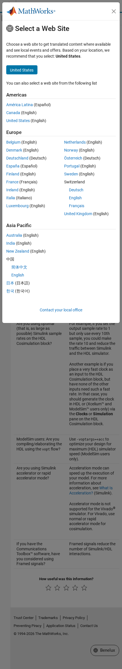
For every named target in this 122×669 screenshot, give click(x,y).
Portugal (71, 166)
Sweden (71, 174)
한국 (10, 291)
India (10, 243)
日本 (10, 283)
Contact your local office (61, 310)
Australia (14, 235)
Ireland (12, 190)
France (12, 182)
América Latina (19, 104)
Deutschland (17, 158)
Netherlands (75, 142)
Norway (71, 150)
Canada (13, 112)
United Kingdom (78, 213)
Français (76, 206)
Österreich (73, 158)
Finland (12, 174)
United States (18, 120)
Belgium (13, 142)
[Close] (114, 11)
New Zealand (17, 251)
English (75, 198)
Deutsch (76, 190)
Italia (10, 198)
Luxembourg (17, 206)
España (13, 166)
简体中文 (19, 267)
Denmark (14, 150)
